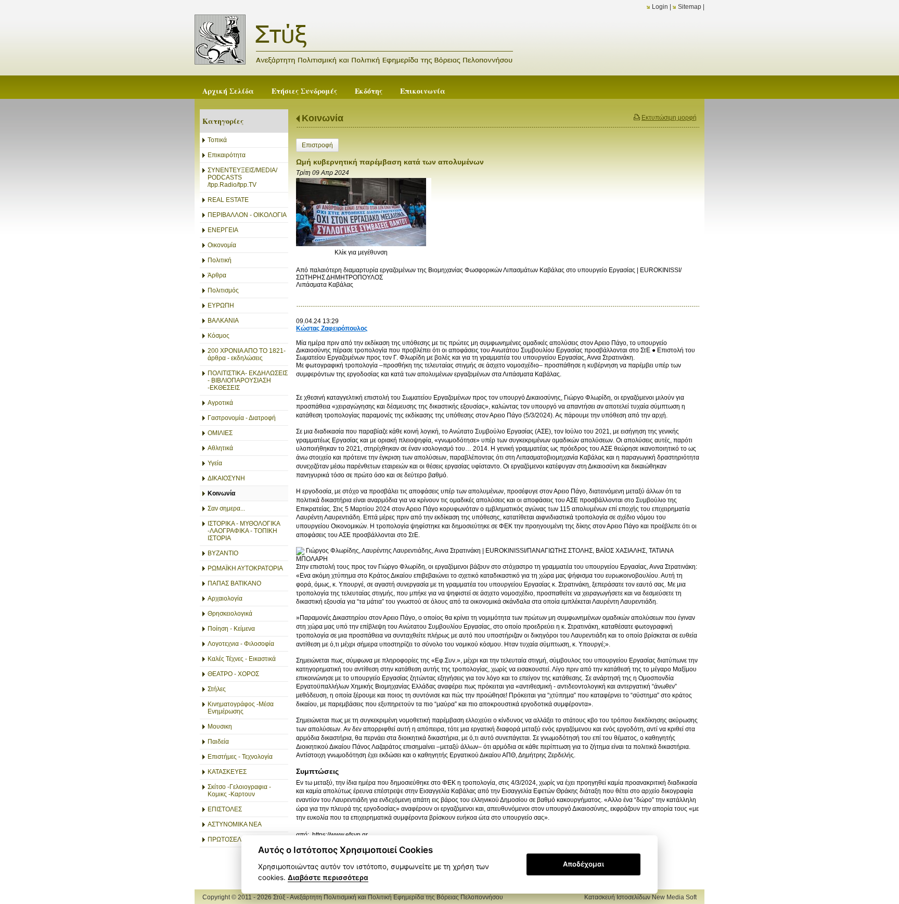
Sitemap (689, 6)
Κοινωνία (322, 118)
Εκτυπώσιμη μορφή (669, 117)
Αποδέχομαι (583, 864)
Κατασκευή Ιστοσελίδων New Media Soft (640, 897)
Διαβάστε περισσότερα (328, 877)
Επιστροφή (317, 145)
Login (660, 6)
